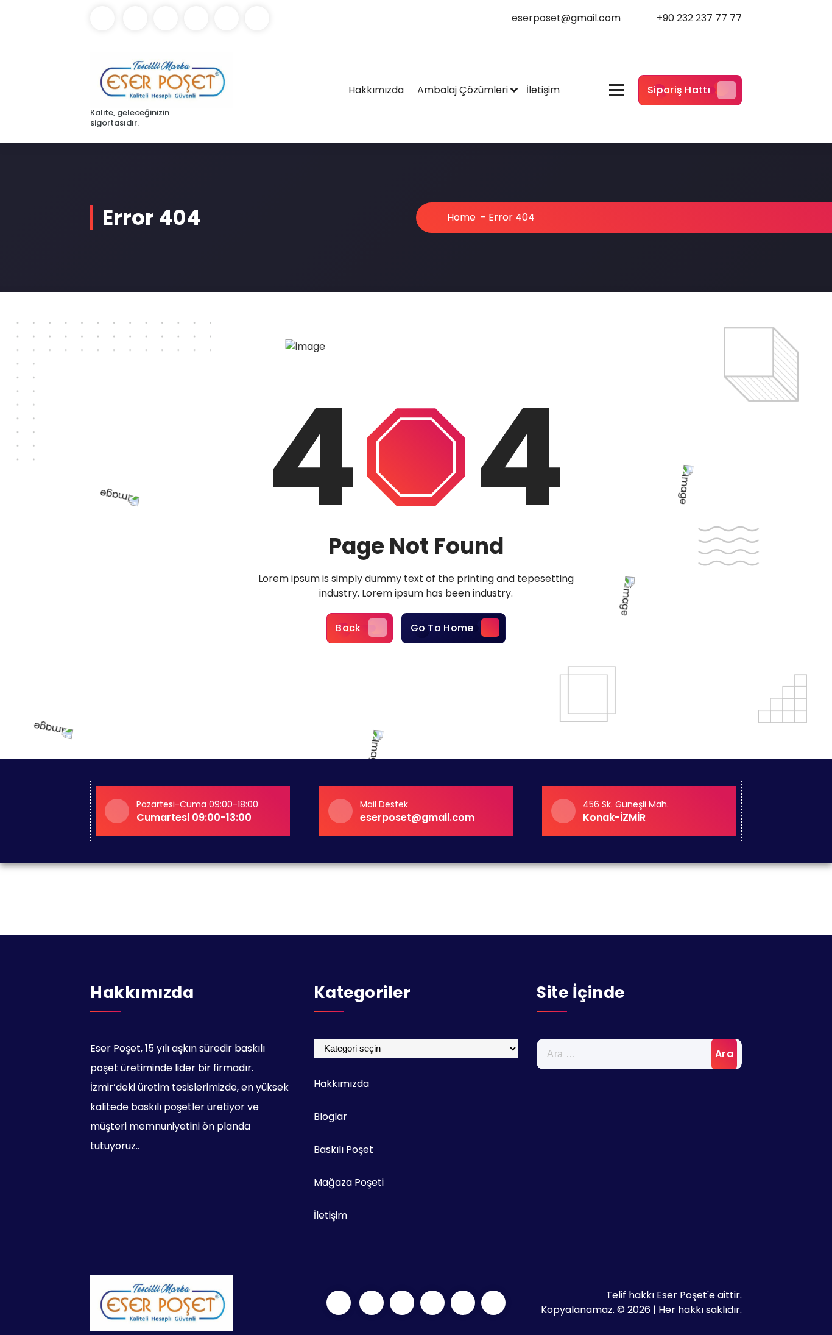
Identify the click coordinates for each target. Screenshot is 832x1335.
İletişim (543, 90)
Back (348, 628)
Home (460, 217)
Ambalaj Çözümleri (462, 90)
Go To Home (442, 628)
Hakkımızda (376, 90)
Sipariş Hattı (678, 90)
